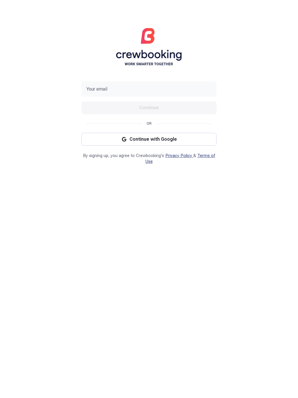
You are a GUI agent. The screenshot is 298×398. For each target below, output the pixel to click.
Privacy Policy (179, 155)
